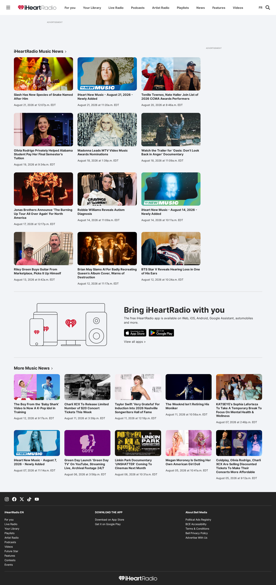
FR (260, 7)
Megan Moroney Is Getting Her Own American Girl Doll (188, 462)
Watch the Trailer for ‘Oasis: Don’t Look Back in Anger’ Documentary (170, 152)
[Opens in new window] (135, 333)
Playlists (184, 8)
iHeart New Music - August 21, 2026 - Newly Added (105, 96)
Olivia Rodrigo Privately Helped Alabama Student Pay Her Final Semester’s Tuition (43, 154)
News (200, 8)
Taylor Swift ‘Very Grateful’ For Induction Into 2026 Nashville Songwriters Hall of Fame (137, 408)
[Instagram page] (7, 499)
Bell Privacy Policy (197, 533)
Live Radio (117, 8)
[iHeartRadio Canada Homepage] (37, 7)
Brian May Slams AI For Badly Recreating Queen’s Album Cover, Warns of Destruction (107, 273)
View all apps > (150, 341)
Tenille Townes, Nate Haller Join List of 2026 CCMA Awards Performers (169, 96)
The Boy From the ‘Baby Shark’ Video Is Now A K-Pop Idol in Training (36, 408)
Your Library (93, 8)
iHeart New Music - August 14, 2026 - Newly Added (169, 212)
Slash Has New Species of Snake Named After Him (43, 96)
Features (218, 8)
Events (9, 564)
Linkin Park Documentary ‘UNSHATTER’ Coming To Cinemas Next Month (133, 464)
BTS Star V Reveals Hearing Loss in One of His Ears (170, 271)
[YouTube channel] (37, 499)
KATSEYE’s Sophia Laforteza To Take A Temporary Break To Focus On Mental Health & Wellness (239, 410)
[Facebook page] (14, 499)
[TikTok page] (29, 499)
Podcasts (139, 8)
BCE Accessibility (196, 524)
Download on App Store (109, 519)
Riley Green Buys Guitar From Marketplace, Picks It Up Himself (37, 271)
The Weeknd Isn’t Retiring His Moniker (187, 406)
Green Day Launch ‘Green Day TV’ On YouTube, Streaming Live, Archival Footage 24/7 (86, 464)
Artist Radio (162, 8)
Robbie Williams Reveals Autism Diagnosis (101, 212)
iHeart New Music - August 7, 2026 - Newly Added (35, 462)
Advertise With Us (196, 537)
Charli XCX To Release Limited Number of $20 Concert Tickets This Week (86, 408)
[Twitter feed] (22, 499)
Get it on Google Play (108, 524)
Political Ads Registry (198, 519)
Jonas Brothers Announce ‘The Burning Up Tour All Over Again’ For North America (43, 214)
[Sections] (8, 7)
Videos (239, 8)
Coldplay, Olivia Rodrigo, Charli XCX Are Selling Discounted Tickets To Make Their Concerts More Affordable (238, 466)
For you (71, 8)
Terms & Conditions (197, 528)
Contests (10, 560)
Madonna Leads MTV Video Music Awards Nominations (103, 152)
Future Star (11, 551)
